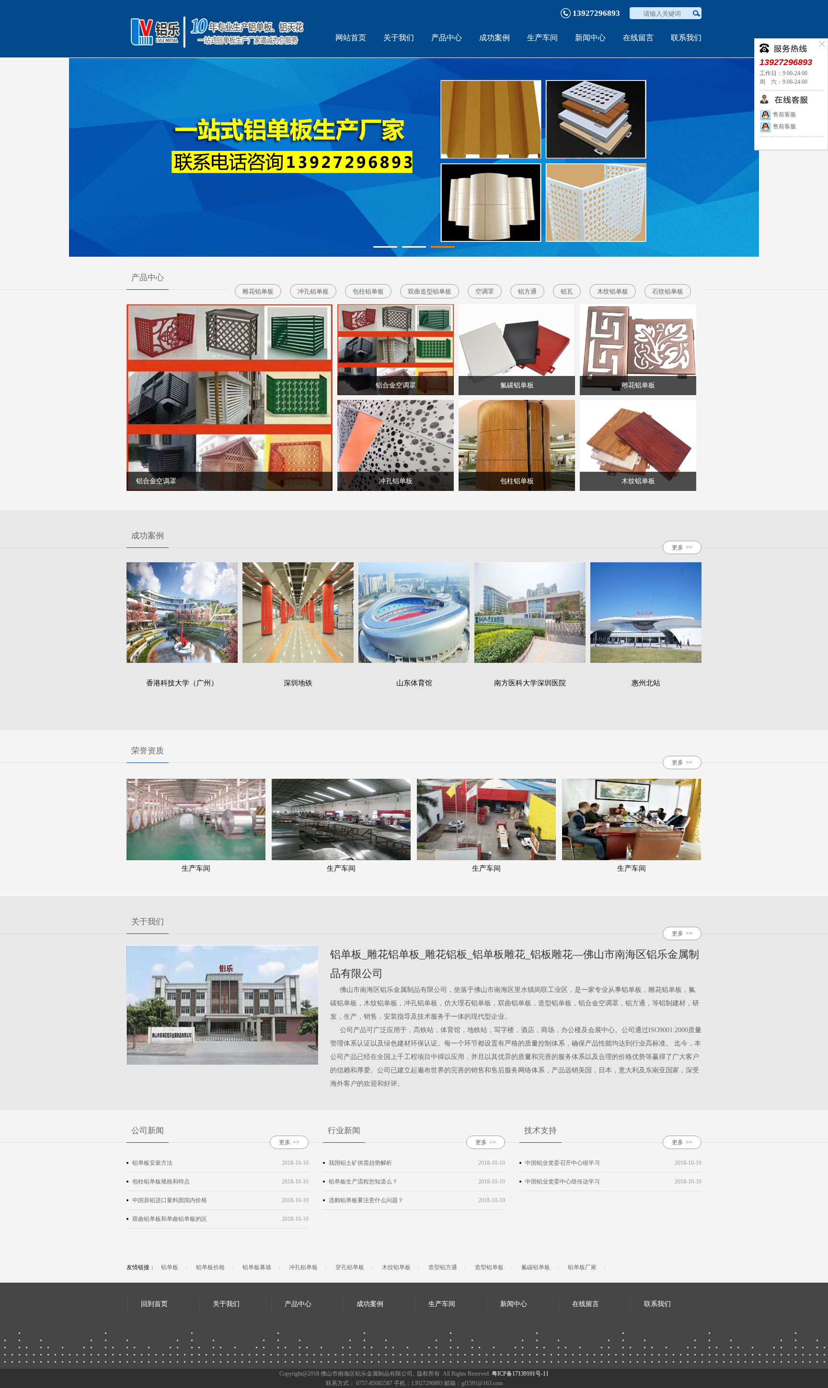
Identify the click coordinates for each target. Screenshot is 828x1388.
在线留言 (638, 38)
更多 (682, 547)
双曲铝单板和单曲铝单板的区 (169, 1219)
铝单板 (169, 1267)
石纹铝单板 (667, 291)
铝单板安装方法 (152, 1163)
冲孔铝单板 (313, 291)
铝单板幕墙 (256, 1267)
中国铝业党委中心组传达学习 (562, 1181)
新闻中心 (590, 38)
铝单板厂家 (582, 1267)
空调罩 (484, 291)
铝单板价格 (210, 1267)
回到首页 (154, 1304)
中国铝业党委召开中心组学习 (562, 1163)
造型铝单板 (489, 1267)
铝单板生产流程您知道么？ (363, 1181)
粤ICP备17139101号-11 (520, 1373)
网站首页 (350, 38)
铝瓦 (567, 291)
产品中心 (446, 38)
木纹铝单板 (612, 291)
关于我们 (398, 38)
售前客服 (783, 114)
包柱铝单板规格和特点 (161, 1181)
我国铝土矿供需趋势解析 (360, 1163)
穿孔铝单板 (349, 1267)
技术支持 (540, 1130)
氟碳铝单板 (535, 1267)
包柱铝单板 (368, 291)
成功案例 (494, 38)
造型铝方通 (442, 1267)
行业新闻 (344, 1130)
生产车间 (542, 38)
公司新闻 (147, 1130)
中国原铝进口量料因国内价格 (169, 1200)
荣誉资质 (147, 750)
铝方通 (527, 291)
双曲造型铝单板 (429, 291)
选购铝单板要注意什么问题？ (366, 1200)
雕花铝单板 (258, 291)
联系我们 (686, 38)
